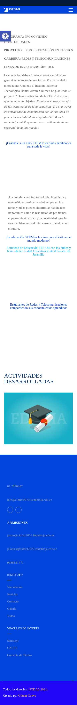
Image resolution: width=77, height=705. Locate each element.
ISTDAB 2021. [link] (38, 689)
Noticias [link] (12, 594)
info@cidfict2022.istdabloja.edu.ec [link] (29, 499)
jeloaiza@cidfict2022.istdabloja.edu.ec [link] (32, 549)
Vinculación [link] (15, 587)
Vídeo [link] (11, 615)
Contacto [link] (13, 601)
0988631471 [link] (15, 562)
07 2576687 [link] (15, 486)
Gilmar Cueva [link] (27, 695)
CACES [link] (12, 648)
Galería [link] (11, 608)
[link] (5, 36)
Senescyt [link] (12, 640)
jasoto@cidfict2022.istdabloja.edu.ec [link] (31, 535)
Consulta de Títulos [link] (19, 655)
